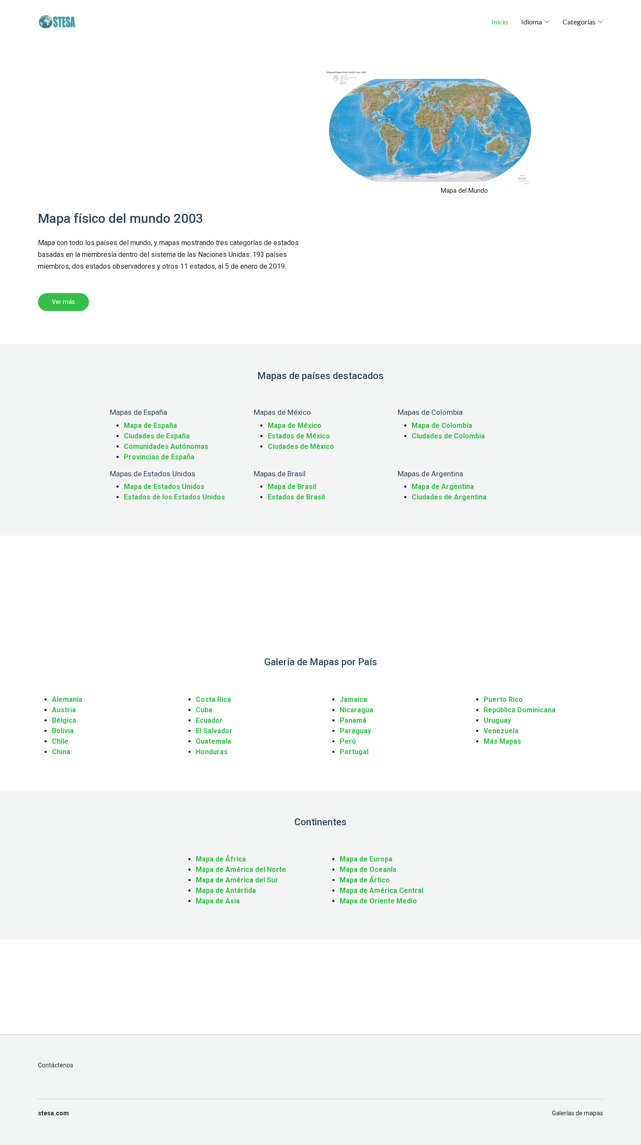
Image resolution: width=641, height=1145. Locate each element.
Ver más (63, 301)
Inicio (499, 21)
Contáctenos (55, 1065)
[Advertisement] (176, 131)
